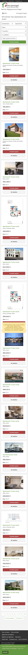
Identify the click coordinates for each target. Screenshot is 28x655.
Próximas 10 (19, 618)
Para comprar (6, 632)
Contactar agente (14, 76)
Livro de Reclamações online (7, 644)
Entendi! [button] (5, 652)
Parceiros (5, 1)
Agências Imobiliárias (8, 634)
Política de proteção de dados (8, 642)
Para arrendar (15, 632)
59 (25, 614)
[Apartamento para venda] (14, 447)
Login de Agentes (22, 639)
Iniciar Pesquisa (14, 42)
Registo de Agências (7, 637)
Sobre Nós (11, 1)
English (25, 13)
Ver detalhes (14, 79)
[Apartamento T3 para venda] (14, 54)
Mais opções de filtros (9, 38)
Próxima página (9, 618)
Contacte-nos (18, 1)
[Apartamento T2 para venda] (14, 92)
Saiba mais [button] (20, 648)
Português (19, 13)
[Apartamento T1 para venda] (14, 517)
